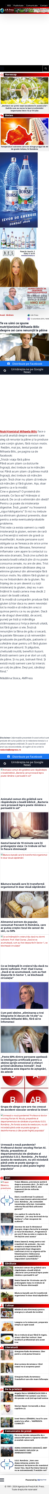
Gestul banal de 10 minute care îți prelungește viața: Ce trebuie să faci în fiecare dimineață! (23, 846)
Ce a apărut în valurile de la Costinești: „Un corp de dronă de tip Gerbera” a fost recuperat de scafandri (31, 1218)
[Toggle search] (45, 68)
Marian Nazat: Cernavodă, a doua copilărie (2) (30, 1407)
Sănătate (10, 315)
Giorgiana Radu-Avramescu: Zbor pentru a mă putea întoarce (30, 1352)
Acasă (2, 315)
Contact (44, 5)
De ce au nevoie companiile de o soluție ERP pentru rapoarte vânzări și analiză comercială (31, 1437)
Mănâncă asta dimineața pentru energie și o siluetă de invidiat (30, 1310)
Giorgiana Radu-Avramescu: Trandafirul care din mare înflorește (31, 1378)
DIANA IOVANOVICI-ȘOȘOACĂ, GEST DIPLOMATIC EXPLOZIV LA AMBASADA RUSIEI (31, 1450)
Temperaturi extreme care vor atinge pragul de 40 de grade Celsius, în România (24, 147)
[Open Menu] (2, 68)
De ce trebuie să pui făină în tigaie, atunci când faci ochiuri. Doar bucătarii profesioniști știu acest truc (31, 1338)
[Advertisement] (24, 39)
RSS (9, 5)
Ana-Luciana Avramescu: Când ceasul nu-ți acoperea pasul (29, 1365)
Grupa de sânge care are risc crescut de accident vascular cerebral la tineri (24, 1108)
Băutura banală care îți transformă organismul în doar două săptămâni (23, 885)
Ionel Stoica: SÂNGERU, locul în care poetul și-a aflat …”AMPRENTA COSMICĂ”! (31, 1421)
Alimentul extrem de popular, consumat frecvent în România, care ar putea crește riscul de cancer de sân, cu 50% (23, 926)
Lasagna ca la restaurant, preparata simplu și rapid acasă (31, 1323)
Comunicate (32, 5)
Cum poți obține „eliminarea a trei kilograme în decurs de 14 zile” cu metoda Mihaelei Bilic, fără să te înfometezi (22, 1017)
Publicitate (18, 5)
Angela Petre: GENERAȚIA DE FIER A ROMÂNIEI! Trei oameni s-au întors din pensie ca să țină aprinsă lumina (31, 1395)
